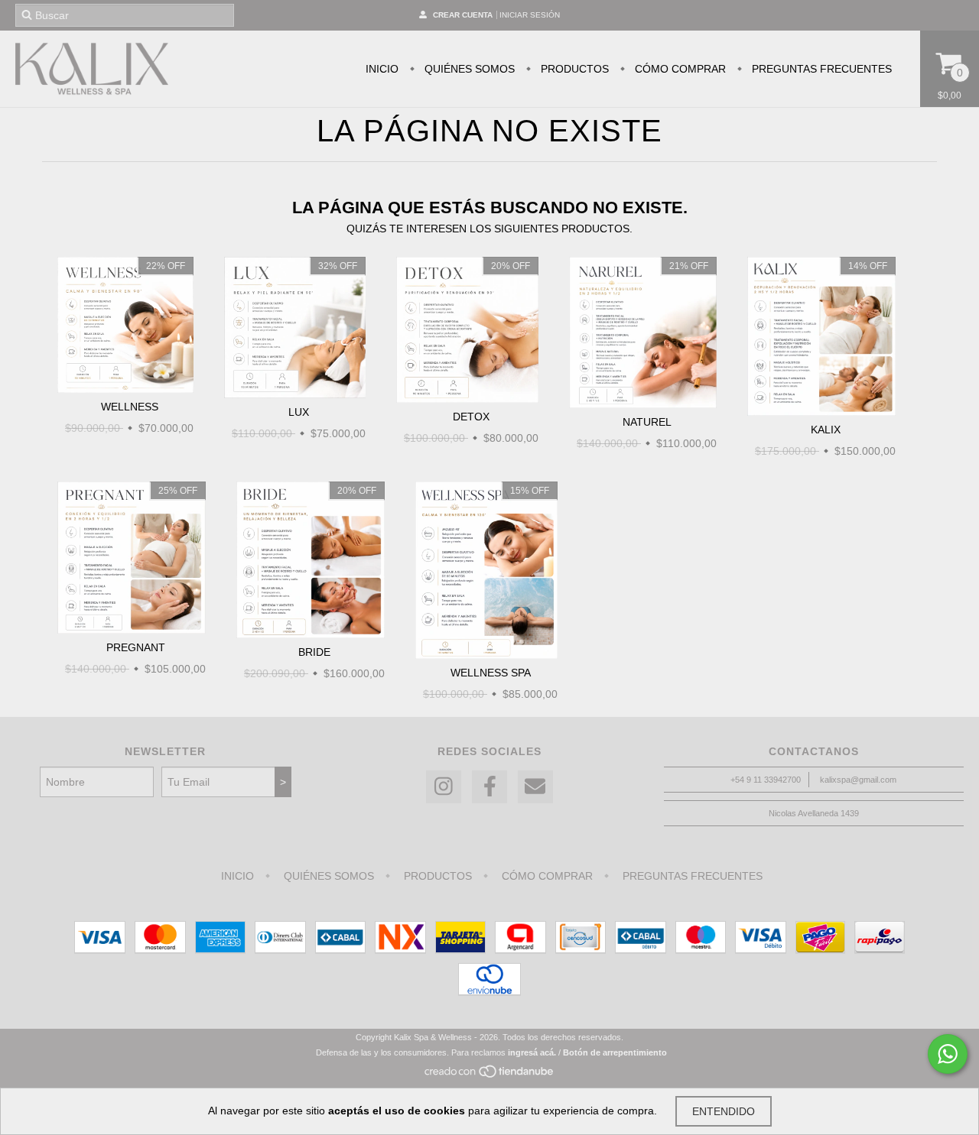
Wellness (129, 406)
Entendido (723, 1111)
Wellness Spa (490, 672)
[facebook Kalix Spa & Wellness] (489, 786)
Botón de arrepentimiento (615, 1052)
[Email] (535, 786)
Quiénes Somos (468, 69)
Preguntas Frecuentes (820, 69)
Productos (573, 69)
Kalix (826, 429)
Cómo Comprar (679, 69)
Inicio (382, 69)
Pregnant (135, 647)
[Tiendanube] (490, 1076)
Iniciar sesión (529, 15)
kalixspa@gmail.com (858, 779)
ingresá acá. (532, 1052)
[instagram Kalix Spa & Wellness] (443, 786)
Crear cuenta (463, 15)
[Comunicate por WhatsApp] (948, 1054)
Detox (471, 416)
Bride (314, 652)
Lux (298, 412)
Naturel (647, 422)
